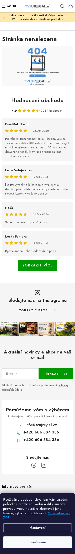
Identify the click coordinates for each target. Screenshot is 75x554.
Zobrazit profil (35, 310)
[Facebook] (33, 465)
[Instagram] (43, 465)
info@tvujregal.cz (41, 425)
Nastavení (38, 527)
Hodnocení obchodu (37, 100)
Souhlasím (38, 542)
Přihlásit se (56, 374)
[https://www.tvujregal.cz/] (37, 66)
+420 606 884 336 (41, 432)
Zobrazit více (37, 265)
